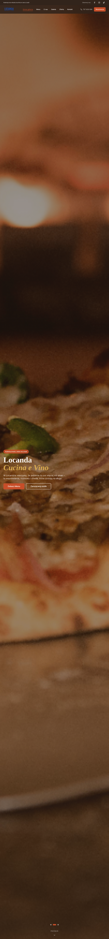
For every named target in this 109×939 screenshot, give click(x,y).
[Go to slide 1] (52, 924)
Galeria (53, 9)
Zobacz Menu (14, 486)
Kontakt (70, 9)
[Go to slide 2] (55, 924)
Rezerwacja (100, 9)
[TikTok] (104, 2)
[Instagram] (99, 2)
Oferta (61, 9)
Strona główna (28, 9)
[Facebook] (94, 2)
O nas (46, 9)
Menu (38, 9)
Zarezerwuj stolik (39, 486)
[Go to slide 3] (58, 924)
